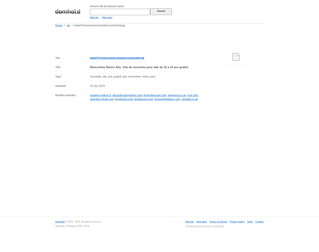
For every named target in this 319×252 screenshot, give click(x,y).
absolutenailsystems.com (127, 95)
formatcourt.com (143, 99)
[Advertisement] (168, 39)
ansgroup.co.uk (177, 95)
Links (250, 221)
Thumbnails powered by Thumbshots (204, 226)
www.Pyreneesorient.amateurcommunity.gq (117, 57)
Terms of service (218, 221)
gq (68, 25)
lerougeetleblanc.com (167, 99)
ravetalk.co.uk (189, 99)
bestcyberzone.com (154, 95)
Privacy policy (237, 221)
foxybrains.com (124, 99)
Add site (94, 17)
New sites (107, 17)
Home (58, 25)
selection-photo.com (102, 99)
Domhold (60, 221)
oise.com (192, 95)
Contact (259, 221)
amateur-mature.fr (100, 95)
